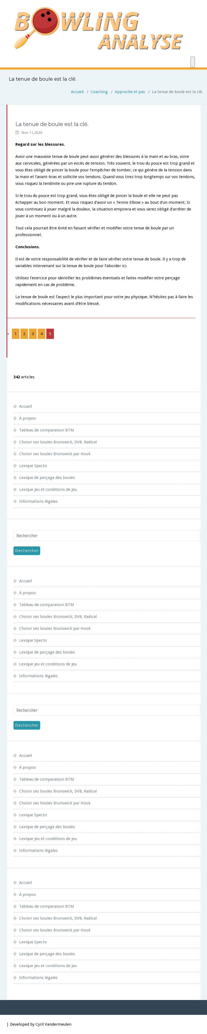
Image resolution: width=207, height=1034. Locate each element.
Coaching (99, 91)
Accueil (77, 91)
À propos (27, 418)
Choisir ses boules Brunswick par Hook (55, 453)
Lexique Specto (33, 465)
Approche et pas (130, 91)
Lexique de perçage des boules (47, 477)
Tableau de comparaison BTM (46, 430)
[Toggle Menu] (193, 62)
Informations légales (38, 501)
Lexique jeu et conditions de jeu (48, 489)
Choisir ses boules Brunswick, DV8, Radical (58, 442)
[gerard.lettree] (7, 122)
